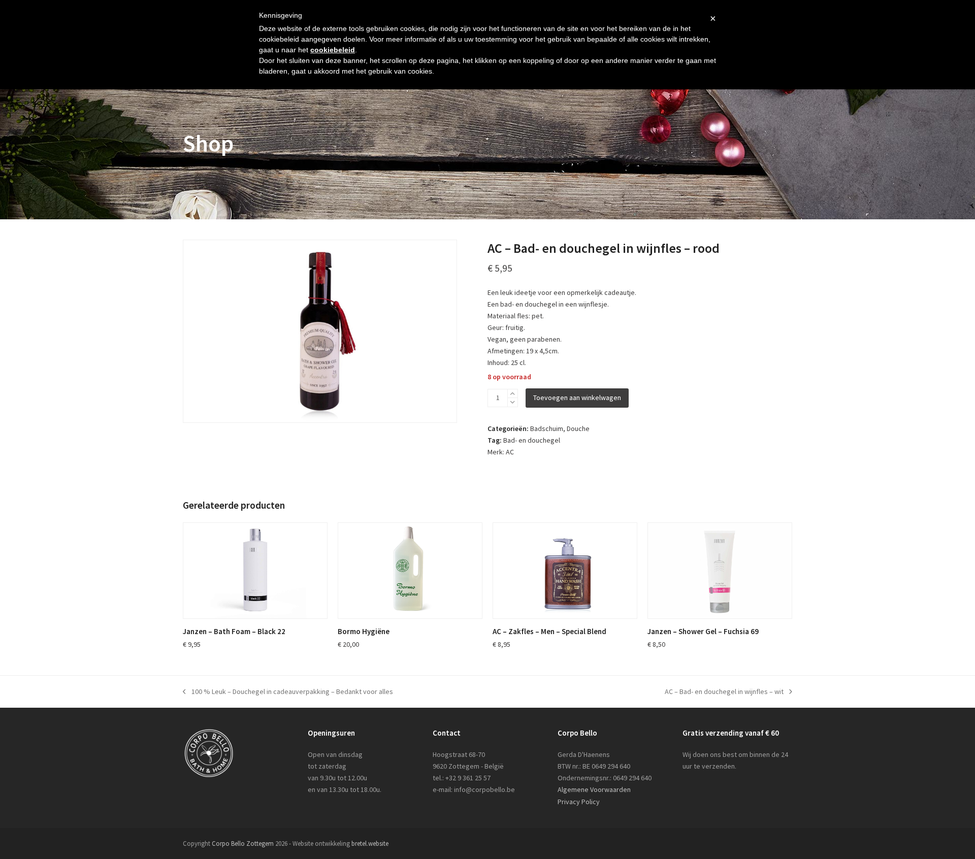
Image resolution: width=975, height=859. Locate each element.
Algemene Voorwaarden (594, 789)
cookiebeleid (332, 50)
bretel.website (369, 843)
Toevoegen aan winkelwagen (577, 397)
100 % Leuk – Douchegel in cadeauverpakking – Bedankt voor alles (288, 692)
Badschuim (546, 428)
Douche (578, 428)
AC (510, 451)
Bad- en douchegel (531, 440)
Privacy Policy (579, 801)
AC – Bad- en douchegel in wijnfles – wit (724, 692)
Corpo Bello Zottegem (243, 843)
